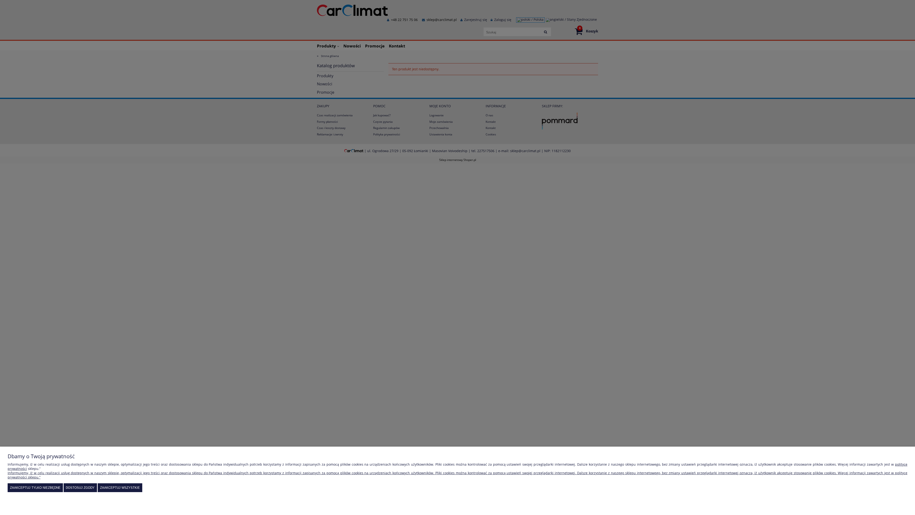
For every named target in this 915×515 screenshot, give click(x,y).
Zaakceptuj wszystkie (120, 487)
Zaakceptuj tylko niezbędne (35, 487)
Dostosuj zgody (80, 487)
